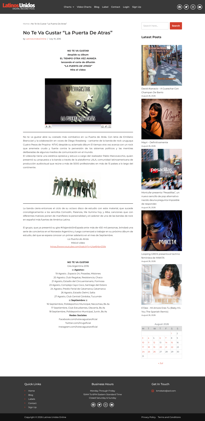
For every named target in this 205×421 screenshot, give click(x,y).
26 (154, 351)
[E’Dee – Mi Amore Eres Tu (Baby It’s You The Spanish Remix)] (161, 285)
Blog (96, 7)
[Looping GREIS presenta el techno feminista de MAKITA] (161, 231)
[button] (68, 6)
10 (143, 342)
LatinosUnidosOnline (36, 39)
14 (166, 342)
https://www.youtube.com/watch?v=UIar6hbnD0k (78, 246)
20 (161, 347)
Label (105, 7)
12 (154, 342)
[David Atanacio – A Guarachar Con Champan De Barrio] (161, 66)
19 (154, 347)
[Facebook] (179, 6)
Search (176, 25)
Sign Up (136, 7)
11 (148, 342)
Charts (67, 7)
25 (149, 351)
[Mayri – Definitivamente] (161, 120)
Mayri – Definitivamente (154, 142)
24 (143, 351)
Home (26, 23)
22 (172, 347)
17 (143, 347)
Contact (115, 7)
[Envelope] (199, 6)
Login (126, 7)
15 (172, 342)
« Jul (160, 363)
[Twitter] (186, 6)
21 (166, 347)
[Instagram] (193, 6)
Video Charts (84, 7)
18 (149, 347)
